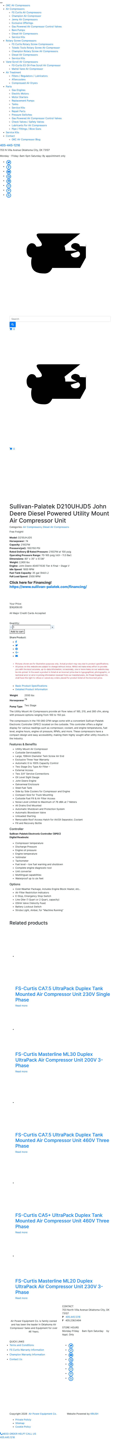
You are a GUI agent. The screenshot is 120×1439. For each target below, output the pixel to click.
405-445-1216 (10, 145)
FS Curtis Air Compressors (26, 12)
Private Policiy (23, 1419)
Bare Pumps (18, 30)
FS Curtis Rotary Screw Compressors (32, 44)
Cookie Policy (23, 1426)
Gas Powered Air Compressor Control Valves (37, 26)
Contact (10, 135)
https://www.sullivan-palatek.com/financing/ (48, 587)
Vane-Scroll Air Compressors (22, 61)
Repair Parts (18, 111)
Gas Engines (18, 90)
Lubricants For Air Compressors (29, 125)
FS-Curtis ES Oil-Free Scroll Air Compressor (36, 65)
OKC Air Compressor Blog (26, 139)
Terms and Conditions (22, 1345)
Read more (21, 1005)
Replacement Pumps (23, 100)
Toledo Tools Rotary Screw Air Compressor (36, 47)
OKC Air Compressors (18, 5)
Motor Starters (20, 97)
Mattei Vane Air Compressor (27, 68)
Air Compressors (15, 8)
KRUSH (94, 1413)
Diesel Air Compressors (25, 33)
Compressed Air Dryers (25, 82)
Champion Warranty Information (27, 1354)
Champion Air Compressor (26, 15)
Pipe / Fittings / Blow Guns (26, 128)
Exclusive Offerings (22, 22)
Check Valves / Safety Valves (28, 121)
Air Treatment (13, 72)
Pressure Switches (22, 114)
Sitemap (19, 1423)
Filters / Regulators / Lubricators (30, 75)
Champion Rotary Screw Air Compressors (35, 51)
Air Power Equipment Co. (43, 1413)
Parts (9, 86)
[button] (12, 329)
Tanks (15, 104)
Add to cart (17, 631)
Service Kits (18, 37)
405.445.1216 (73, 1316)
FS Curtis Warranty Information (27, 1349)
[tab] (62, 686)
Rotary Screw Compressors (21, 40)
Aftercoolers (18, 79)
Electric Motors (20, 93)
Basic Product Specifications (31, 685)
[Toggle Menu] (1, 2)
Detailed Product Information (31, 689)
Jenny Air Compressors (25, 19)
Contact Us (16, 1359)
